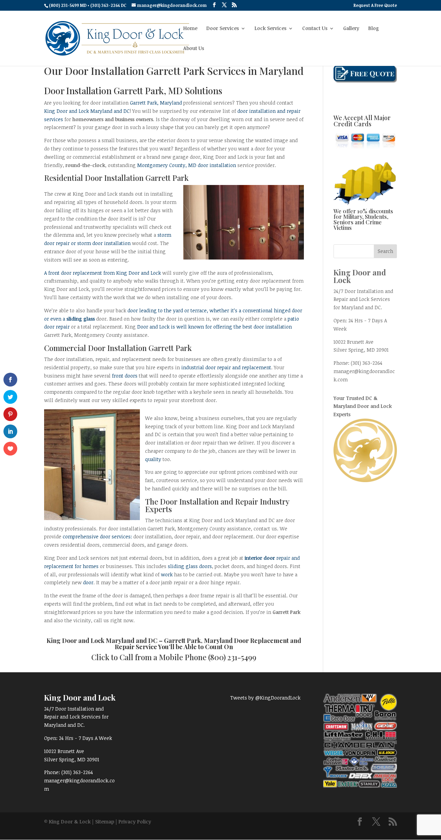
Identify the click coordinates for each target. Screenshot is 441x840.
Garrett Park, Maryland (156, 102)
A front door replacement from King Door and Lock (102, 273)
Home (190, 28)
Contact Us (314, 28)
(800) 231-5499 (232, 657)
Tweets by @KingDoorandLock (265, 697)
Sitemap (104, 821)
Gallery (351, 28)
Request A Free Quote (375, 5)
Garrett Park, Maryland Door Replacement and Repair (208, 643)
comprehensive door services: (97, 536)
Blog (373, 28)
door (88, 582)
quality (153, 459)
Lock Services (270, 28)
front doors (124, 375)
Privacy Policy (135, 821)
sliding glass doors (190, 566)
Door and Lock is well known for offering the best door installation (214, 326)
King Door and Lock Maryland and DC (87, 111)
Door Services (222, 28)
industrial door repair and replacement (226, 367)
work (167, 574)
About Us (193, 48)
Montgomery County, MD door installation (186, 165)
